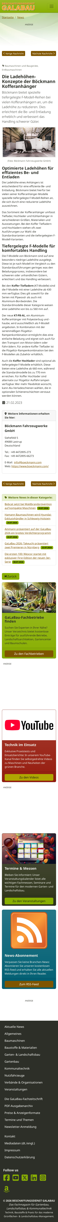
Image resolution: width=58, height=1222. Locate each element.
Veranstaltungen (16, 1089)
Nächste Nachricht (42, 53)
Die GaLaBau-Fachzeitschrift (24, 1099)
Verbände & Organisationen (24, 1082)
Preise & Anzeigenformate (22, 1113)
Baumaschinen (15, 1041)
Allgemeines (13, 1034)
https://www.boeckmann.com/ (30, 466)
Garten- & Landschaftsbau (22, 1054)
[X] (24, 1177)
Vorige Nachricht (14, 53)
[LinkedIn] (34, 1177)
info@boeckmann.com (28, 462)
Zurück (11, 576)
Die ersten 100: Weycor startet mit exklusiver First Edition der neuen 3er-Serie (28, 558)
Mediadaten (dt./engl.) (20, 1143)
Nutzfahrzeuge (14, 1075)
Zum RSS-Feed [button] (29, 984)
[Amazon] (6, 1189)
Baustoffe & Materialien (21, 1047)
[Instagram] (43, 1177)
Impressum (12, 1150)
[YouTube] (15, 1177)
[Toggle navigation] (51, 6)
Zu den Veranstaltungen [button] (29, 901)
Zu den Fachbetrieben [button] (29, 654)
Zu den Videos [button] (29, 777)
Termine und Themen (19, 1120)
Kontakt (10, 1136)
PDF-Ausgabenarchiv (19, 1106)
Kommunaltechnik (17, 1068)
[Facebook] (6, 1177)
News (20, 17)
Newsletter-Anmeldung (20, 1127)
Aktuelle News (14, 1027)
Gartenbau (12, 1061)
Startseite (8, 17)
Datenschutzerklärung (20, 1157)
